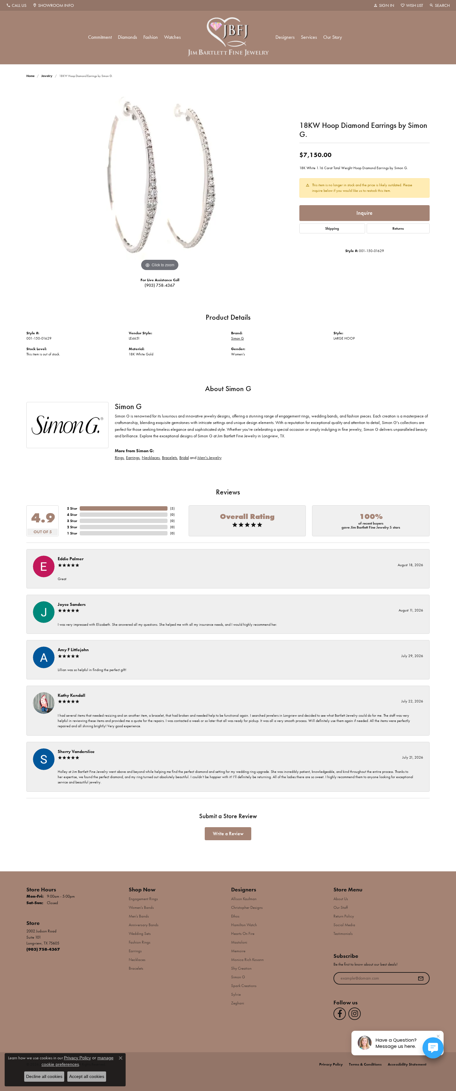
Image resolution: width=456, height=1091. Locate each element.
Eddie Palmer (70, 558)
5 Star (72, 508)
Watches (172, 37)
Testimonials (343, 933)
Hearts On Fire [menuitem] (242, 933)
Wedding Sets (140, 933)
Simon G (237, 338)
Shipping (332, 228)
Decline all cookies (44, 1076)
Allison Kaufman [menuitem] (244, 898)
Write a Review (228, 833)
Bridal (184, 457)
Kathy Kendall (71, 695)
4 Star (72, 514)
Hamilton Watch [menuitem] (244, 924)
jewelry (46, 76)
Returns (398, 228)
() (172, 508)
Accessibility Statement (407, 1064)
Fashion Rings (139, 942)
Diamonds (127, 37)
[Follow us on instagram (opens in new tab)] (354, 1014)
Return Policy (343, 916)
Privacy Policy (331, 1064)
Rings (119, 457)
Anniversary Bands (144, 924)
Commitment (100, 37)
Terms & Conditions (365, 1064)
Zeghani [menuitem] (237, 1003)
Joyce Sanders (72, 604)
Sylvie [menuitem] (236, 994)
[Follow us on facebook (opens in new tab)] (339, 1014)
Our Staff (340, 907)
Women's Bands (141, 907)
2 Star (72, 527)
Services (309, 37)
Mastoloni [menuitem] (239, 942)
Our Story (332, 37)
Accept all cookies (86, 1076)
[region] (160, 179)
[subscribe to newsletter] (420, 978)
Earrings (133, 457)
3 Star (72, 520)
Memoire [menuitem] (238, 950)
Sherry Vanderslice (76, 751)
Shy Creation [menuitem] (241, 968)
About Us (340, 898)
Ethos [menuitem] (235, 916)
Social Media (344, 924)
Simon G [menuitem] (238, 977)
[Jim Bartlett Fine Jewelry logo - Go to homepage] (228, 37)
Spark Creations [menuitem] (244, 985)
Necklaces (151, 457)
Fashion (150, 37)
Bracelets (169, 457)
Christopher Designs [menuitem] (247, 907)
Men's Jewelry (209, 457)
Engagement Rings (143, 898)
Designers (285, 37)
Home (30, 76)
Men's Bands (139, 916)
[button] (383, 5)
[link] (16, 5)
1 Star (72, 533)
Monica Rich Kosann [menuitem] (247, 959)
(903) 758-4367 (160, 285)
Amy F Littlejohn (73, 649)
